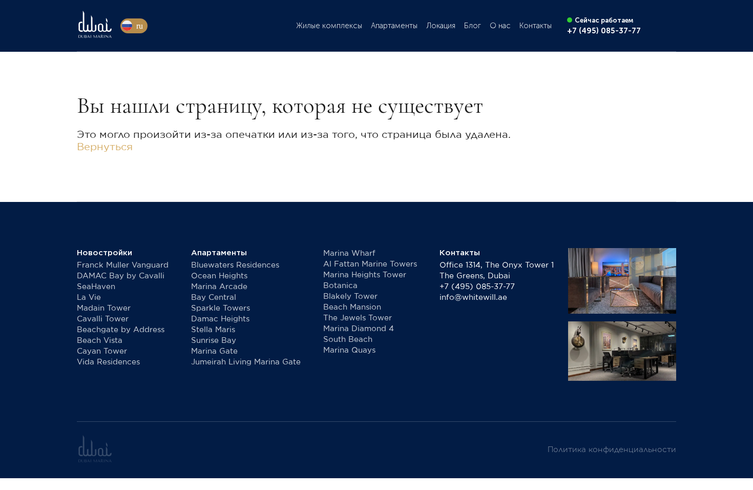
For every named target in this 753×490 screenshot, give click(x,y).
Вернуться (105, 147)
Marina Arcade (219, 287)
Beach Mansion (352, 307)
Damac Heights (220, 319)
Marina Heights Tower (364, 275)
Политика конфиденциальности (612, 450)
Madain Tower (104, 308)
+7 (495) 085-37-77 (477, 287)
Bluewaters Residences (235, 265)
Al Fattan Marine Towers (370, 264)
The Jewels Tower (357, 318)
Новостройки (104, 252)
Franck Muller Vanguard (123, 265)
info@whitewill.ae (473, 297)
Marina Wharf (349, 253)
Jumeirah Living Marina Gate (246, 362)
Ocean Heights (219, 276)
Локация (440, 25)
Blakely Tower (350, 296)
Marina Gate (214, 351)
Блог (472, 25)
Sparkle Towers (220, 308)
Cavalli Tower (103, 319)
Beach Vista (99, 340)
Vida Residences (108, 362)
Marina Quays (349, 350)
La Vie (89, 297)
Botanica (340, 286)
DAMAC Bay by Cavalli (120, 276)
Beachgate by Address (120, 330)
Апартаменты (394, 25)
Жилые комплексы (329, 25)
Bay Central (213, 297)
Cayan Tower (102, 351)
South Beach (347, 339)
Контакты (535, 25)
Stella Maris (213, 330)
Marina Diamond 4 (358, 329)
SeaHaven (96, 287)
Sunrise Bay (213, 340)
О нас (500, 25)
